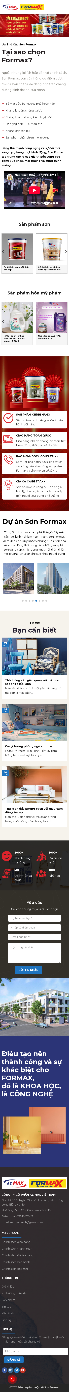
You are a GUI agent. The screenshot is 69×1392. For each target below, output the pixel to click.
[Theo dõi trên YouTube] (23, 1370)
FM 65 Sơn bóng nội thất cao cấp (16, 268)
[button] (64, 7)
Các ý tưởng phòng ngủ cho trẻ (28, 746)
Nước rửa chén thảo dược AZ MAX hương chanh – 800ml (14, 338)
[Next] (66, 252)
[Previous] (3, 252)
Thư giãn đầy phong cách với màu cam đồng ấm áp (34, 810)
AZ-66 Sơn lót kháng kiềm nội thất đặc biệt (49, 268)
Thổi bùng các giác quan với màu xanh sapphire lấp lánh (33, 682)
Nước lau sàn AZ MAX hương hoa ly (49, 337)
